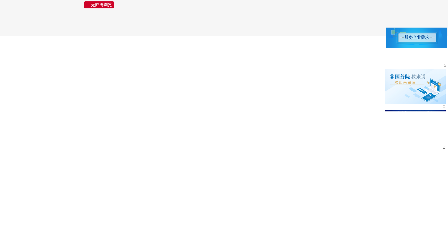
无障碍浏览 (101, 5)
